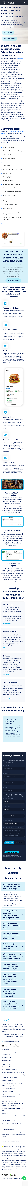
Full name (6, 765)
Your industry (7, 806)
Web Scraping (6, 1054)
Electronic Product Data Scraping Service (13, 1132)
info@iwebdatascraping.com (11, 1041)
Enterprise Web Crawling (9, 1052)
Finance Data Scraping (8, 1096)
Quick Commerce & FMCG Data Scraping (13, 1075)
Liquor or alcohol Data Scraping (11, 1094)
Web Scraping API (9, 38)
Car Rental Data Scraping (9, 1088)
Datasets (6, 674)
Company (5, 787)
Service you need (8, 798)
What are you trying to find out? (13, 827)
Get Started (8, 32)
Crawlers (5, 1113)
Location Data (7, 699)
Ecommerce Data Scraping (9, 1067)
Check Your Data (16, 1183)
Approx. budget (7, 820)
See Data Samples (13, 280)
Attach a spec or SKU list (13, 839)
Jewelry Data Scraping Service (10, 1142)
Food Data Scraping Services (12, 59)
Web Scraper (7, 623)
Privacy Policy (6, 1183)
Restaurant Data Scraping (9, 1077)
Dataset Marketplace (9, 1101)
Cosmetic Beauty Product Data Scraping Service (13, 1135)
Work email (7, 773)
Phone (5, 779)
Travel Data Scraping (8, 1080)
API (4, 648)
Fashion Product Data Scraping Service (13, 1139)
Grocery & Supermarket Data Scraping (13, 1072)
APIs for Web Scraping (9, 1121)
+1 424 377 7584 (8, 1039)
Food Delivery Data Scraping (10, 1069)
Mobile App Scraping (8, 1057)
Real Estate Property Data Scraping (12, 1083)
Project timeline (8, 813)
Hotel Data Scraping (7, 1091)
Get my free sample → (11, 852)
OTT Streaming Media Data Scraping (12, 1086)
